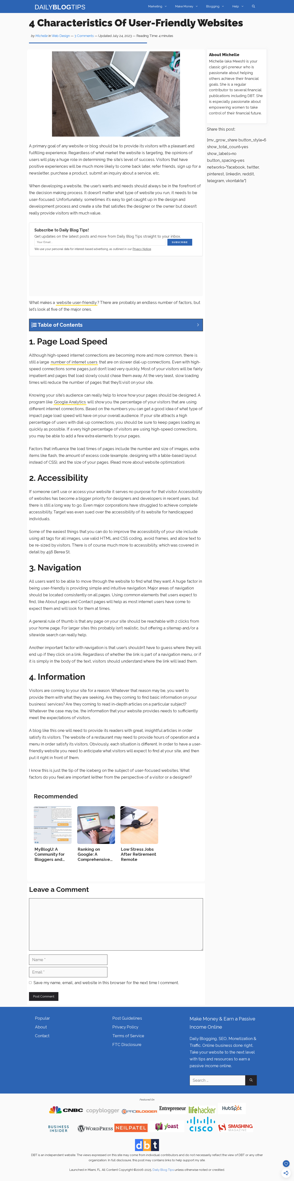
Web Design (61, 36)
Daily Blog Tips (163, 1170)
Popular (42, 1018)
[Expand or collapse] (198, 325)
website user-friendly (76, 302)
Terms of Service (128, 1035)
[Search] (251, 1080)
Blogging (212, 6)
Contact (42, 1035)
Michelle (41, 36)
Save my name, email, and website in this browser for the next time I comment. (106, 982)
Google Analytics (70, 402)
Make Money (184, 6)
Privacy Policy (125, 1027)
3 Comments (84, 36)
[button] (253, 6)
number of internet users (74, 362)
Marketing (155, 6)
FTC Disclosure (126, 1044)
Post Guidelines (127, 1018)
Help (235, 6)
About (41, 1027)
